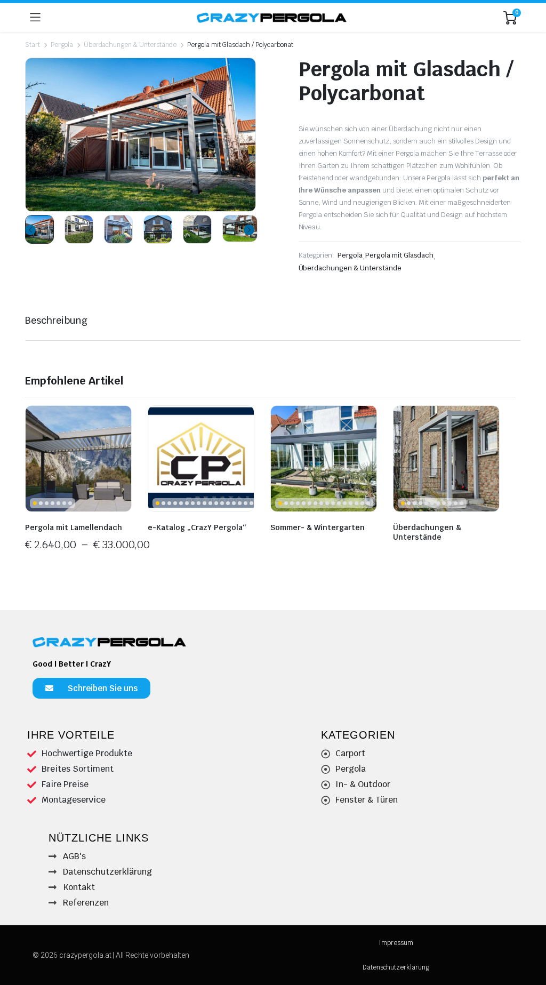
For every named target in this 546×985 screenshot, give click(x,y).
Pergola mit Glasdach (399, 255)
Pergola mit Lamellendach (73, 527)
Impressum (396, 943)
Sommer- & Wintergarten (317, 527)
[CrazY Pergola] (272, 17)
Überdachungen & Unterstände (130, 45)
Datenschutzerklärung (396, 967)
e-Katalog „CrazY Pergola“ (197, 527)
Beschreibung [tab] (56, 320)
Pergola (62, 45)
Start (32, 45)
